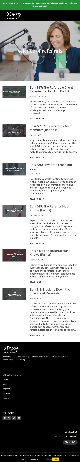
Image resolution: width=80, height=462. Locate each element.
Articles (5, 380)
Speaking (6, 393)
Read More (37, 119)
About (4, 384)
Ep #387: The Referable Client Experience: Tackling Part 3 (51, 89)
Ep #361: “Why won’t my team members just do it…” (51, 128)
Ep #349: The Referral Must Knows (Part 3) (49, 208)
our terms (47, 459)
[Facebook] (9, 418)
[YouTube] (19, 418)
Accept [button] (56, 459)
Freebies (5, 398)
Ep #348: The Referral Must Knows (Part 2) (50, 252)
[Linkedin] (4, 418)
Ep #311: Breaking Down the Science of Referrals (50, 291)
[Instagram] (14, 418)
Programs (6, 389)
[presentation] (14, 103)
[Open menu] (73, 15)
